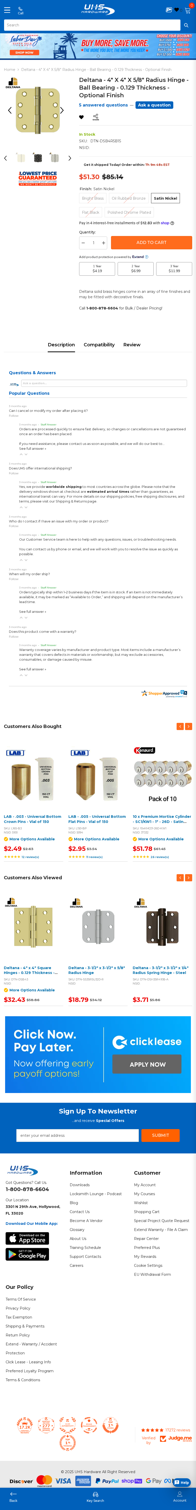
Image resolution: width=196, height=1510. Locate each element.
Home (9, 69)
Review (132, 345)
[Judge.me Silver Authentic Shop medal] (67, 1425)
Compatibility (99, 345)
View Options (32, 781)
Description (61, 345)
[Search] (98, 25)
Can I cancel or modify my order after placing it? (48, 411)
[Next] (63, 110)
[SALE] (33, 775)
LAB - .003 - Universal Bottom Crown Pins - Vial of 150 (32, 819)
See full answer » (32, 449)
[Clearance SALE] (33, 927)
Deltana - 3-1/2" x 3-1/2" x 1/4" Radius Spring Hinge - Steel (161, 970)
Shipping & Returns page (76, 501)
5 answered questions (103, 105)
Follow (14, 415)
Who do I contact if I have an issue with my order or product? (58, 521)
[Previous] (11, 110)
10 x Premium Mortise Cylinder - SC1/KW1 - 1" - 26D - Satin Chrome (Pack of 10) (162, 821)
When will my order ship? (29, 574)
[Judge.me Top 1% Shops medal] (110, 1425)
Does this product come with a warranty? (42, 632)
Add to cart (152, 242)
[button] (21, 454)
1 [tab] (98, 56)
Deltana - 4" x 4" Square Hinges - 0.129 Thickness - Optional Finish (29, 973)
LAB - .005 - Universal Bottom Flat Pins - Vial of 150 (97, 819)
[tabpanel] (98, 45)
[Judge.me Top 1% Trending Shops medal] (67, 1443)
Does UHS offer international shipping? (40, 468)
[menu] (7, 10)
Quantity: (87, 232)
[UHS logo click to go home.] (98, 9)
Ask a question (154, 105)
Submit (160, 1135)
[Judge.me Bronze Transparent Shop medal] (89, 1425)
